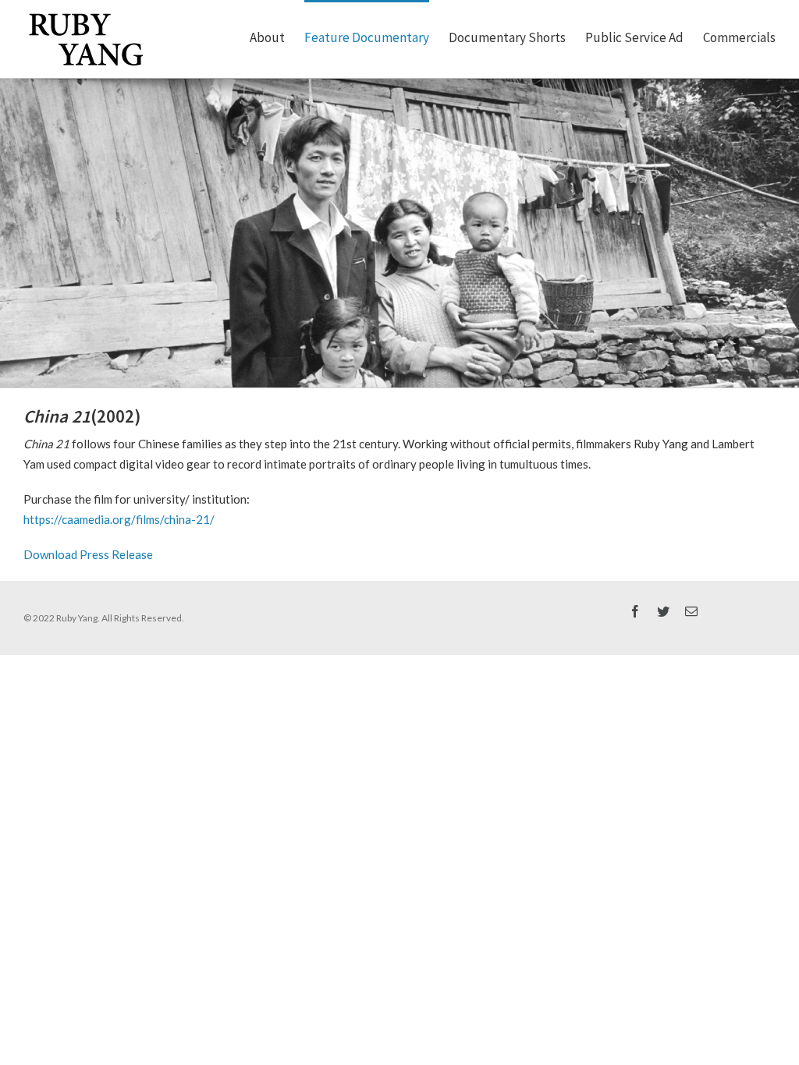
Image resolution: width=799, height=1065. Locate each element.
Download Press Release (88, 554)
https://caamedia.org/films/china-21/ (119, 519)
